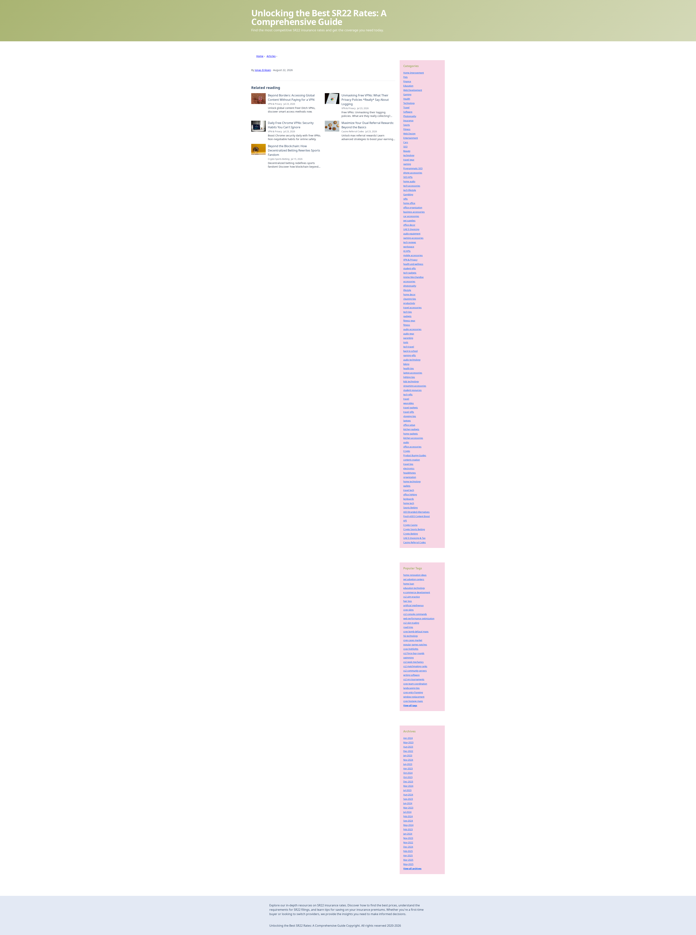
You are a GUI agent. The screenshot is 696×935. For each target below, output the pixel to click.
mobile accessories (413, 255)
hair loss (407, 601)
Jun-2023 (407, 764)
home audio (409, 181)
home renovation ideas (414, 575)
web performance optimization (418, 618)
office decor (409, 225)
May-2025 (408, 864)
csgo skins (408, 609)
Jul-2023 (407, 790)
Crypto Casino (410, 525)
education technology (414, 588)
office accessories (412, 446)
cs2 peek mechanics (413, 662)
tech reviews (409, 242)
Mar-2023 (408, 807)
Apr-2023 (408, 768)
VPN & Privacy (410, 259)
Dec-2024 (408, 846)
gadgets (407, 316)
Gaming (407, 94)
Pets (405, 77)
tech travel (408, 346)
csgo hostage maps (413, 701)
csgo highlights (410, 649)
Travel (406, 107)
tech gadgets (409, 272)
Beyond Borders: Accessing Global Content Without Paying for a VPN (291, 97)
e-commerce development (416, 592)
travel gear (408, 159)
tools (405, 342)
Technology (409, 103)
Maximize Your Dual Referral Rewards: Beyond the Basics (367, 125)
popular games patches (415, 644)
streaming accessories (414, 385)
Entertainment (410, 138)
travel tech (408, 490)
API (405, 520)
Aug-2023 (408, 746)
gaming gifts (409, 355)
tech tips (407, 311)
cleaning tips (409, 298)
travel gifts (408, 412)
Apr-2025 (408, 855)
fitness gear (409, 320)
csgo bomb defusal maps (415, 631)
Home (259, 56)
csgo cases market (412, 640)
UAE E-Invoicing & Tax (414, 538)
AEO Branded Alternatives (416, 512)
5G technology (410, 635)
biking (406, 364)
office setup (409, 425)
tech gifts (408, 394)
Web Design (409, 133)
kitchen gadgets (411, 429)
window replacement (413, 696)
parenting (408, 338)
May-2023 (408, 742)
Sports (406, 124)
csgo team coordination (415, 683)
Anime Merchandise (413, 277)
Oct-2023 (408, 777)
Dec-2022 (408, 751)
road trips (408, 627)
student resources (412, 390)
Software (407, 111)
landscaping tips (411, 688)
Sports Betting (410, 507)
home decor (409, 294)
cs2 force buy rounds (413, 653)
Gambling (408, 194)
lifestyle (407, 290)
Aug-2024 (408, 794)
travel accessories (412, 307)
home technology (412, 481)
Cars (405, 142)
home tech (408, 503)
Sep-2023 (408, 799)
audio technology (411, 359)
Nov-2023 (408, 838)
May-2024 (408, 825)
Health (406, 98)
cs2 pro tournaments (413, 679)
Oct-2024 (408, 772)
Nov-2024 (408, 759)
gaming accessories (413, 238)
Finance (407, 81)
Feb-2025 (408, 851)
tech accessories (411, 185)
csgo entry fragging (413, 692)
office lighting (410, 494)
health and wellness (413, 264)
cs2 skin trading (411, 622)
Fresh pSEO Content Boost (416, 516)
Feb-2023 (408, 829)
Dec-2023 (408, 781)
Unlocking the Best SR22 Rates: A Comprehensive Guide (318, 17)
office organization (412, 207)
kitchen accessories (413, 438)
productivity (409, 303)
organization (409, 477)
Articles (271, 56)
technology (408, 155)
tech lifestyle (409, 190)
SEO (405, 146)
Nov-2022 (408, 842)
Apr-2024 (408, 738)
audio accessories (412, 329)
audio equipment (411, 233)
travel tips (408, 464)
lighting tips (409, 377)
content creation (411, 459)
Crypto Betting (410, 533)
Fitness (406, 129)
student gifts (409, 268)
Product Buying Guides (414, 455)
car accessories (411, 216)
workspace (408, 246)
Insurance (408, 120)
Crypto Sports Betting (414, 529)
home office (409, 203)
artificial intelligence (413, 605)
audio (406, 442)
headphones (409, 472)
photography (409, 285)
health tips (408, 368)
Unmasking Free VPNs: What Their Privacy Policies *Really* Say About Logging (365, 99)
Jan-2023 (407, 755)
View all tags (410, 705)
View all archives (412, 868)
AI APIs (407, 251)
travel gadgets (410, 407)
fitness (406, 325)
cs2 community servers (415, 670)
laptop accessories (412, 372)
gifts (405, 198)
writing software (411, 675)
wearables (408, 403)
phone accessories (412, 172)
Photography (409, 116)
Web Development (412, 90)
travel (406, 398)
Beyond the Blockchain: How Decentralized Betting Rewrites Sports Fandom (294, 150)
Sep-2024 (408, 820)
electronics (408, 468)
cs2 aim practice (411, 596)
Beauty (406, 151)
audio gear (408, 333)
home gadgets (410, 433)
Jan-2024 (407, 833)
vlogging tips (409, 416)
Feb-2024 (408, 816)
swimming (408, 657)
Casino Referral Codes (414, 542)
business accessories (414, 211)
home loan (408, 583)
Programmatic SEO (412, 168)
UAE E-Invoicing (411, 229)
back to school (410, 351)
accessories (409, 281)
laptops (407, 420)
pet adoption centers (413, 579)
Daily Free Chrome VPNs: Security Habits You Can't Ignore (291, 125)
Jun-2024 (407, 803)
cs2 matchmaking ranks (415, 666)
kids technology (411, 381)
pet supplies (409, 220)
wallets (406, 485)
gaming (407, 164)
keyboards (408, 498)
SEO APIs (408, 177)
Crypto (406, 451)
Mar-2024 (408, 786)
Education (408, 85)
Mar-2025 (408, 859)
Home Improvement (413, 72)
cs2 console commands (415, 614)
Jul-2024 (407, 812)
